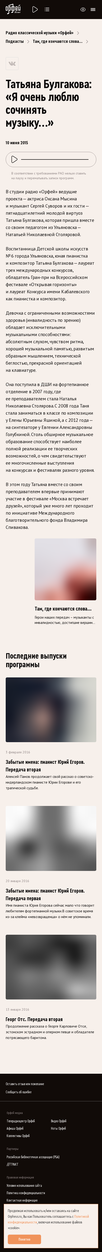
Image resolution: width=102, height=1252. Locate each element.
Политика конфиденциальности (26, 1193)
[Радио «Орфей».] (34, 9)
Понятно (24, 1239)
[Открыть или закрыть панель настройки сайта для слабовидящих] (83, 9)
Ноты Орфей (58, 1128)
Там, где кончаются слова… (58, 41)
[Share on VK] (12, 63)
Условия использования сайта (24, 1185)
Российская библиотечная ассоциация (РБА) (33, 1157)
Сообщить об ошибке (18, 1092)
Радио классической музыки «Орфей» (40, 32)
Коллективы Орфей (18, 1136)
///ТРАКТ (13, 1164)
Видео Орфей (58, 1121)
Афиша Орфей (15, 1128)
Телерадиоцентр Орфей (21, 1121)
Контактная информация (22, 1200)
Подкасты (15, 41)
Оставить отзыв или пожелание (25, 1084)
